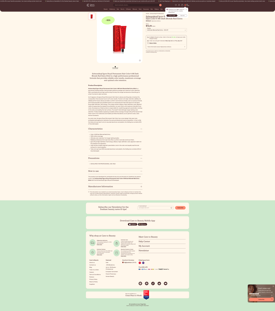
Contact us (92, 265)
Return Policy (153, 43)
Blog (90, 267)
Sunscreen (146, 9)
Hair (152, 9)
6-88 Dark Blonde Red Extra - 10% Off (157, 30)
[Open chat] (272, 299)
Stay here (182, 15)
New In (122, 9)
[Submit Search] (160, 5)
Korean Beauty (110, 276)
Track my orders (94, 270)
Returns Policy (93, 282)
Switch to (172, 15)
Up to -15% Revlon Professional (111, 268)
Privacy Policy (93, 279)
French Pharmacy (111, 274)
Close (186, 9)
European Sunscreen (112, 272)
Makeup (157, 9)
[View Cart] (182, 5)
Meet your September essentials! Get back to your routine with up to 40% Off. (134, 1)
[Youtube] (165, 283)
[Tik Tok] (153, 283)
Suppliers (92, 284)
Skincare (135, 9)
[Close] (273, 286)
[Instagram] (140, 283)
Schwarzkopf (152, 17)
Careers (91, 272)
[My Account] (179, 5)
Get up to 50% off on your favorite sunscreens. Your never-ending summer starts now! (242, 1)
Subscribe (180, 208)
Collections (112, 9)
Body (140, 9)
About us (92, 262)
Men (161, 9)
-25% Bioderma (110, 265)
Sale (118, 9)
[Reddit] (159, 283)
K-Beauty (128, 9)
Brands (106, 9)
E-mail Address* (143, 206)
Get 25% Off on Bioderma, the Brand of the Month (97, 1)
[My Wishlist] (176, 5)
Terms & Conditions (95, 274)
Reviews (91, 277)
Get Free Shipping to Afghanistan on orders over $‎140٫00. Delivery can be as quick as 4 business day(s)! (187, 1)
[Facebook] (146, 283)
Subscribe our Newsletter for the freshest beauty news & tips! (63, 1)
